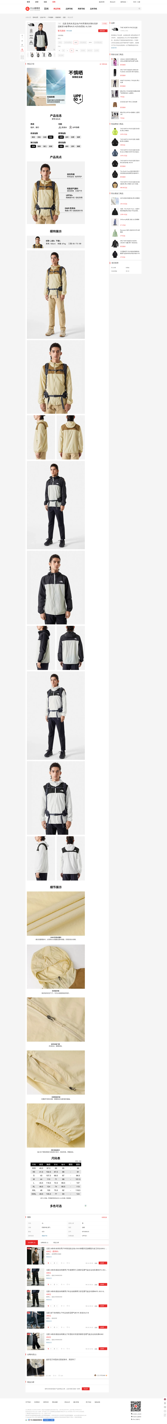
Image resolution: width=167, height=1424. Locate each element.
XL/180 (61, 55)
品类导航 (93, 9)
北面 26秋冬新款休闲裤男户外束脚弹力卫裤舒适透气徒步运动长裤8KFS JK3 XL (76, 1270)
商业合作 (112, 2)
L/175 (96, 50)
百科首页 (35, 17)
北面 (64, 17)
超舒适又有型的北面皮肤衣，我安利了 (61, 1360)
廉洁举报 (76, 1402)
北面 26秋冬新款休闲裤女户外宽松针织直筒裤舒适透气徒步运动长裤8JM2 (74, 1334)
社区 (45, 2)
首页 (28, 2)
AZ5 (76, 42)
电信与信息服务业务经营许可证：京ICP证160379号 (55, 1409)
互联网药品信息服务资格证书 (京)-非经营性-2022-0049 (64, 1411)
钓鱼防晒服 (114, 271)
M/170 (90, 50)
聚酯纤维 (44, 1236)
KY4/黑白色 (98, 42)
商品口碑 (56, 1242)
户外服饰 (50, 17)
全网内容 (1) (44, 1242)
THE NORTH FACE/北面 (128, 27)
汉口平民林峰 (101, 1375)
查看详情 (114, 48)
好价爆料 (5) (31, 1242)
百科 (53, 2)
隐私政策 (97, 1402)
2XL (77, 50)
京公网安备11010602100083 (33, 1409)
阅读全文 (49, 1257)
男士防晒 (113, 267)
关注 (105, 23)
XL (72, 50)
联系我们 (37, 1402)
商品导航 (57, 9)
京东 (96, 1263)
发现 (28, 1248)
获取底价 (103, 31)
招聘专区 (46, 1402)
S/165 (83, 50)
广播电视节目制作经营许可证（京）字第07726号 (38, 1413)
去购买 (103, 1263)
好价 (36, 2)
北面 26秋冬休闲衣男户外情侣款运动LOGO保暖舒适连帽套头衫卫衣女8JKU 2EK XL (76, 1249)
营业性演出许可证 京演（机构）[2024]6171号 (37, 1411)
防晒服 (127, 267)
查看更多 (104, 1217)
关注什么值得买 (137, 1416)
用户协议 (88, 1402)
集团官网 (101, 2)
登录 (134, 2)
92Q (60, 42)
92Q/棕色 (83, 42)
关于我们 (28, 1402)
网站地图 (55, 1402)
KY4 (90, 42)
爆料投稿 (123, 2)
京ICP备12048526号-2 (76, 1409)
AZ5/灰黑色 (68, 42)
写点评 (86, 1389)
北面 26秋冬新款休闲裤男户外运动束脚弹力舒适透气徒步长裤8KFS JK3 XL (75, 1291)
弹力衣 (127, 271)
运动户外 (43, 17)
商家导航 (81, 9)
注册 (138, 2)
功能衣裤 (58, 17)
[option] (33, 54)
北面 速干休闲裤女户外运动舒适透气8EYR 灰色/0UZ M (67, 1313)
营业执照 (81, 1411)
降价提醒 (69, 31)
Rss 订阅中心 (136, 1419)
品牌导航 (69, 9)
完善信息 (104, 64)
